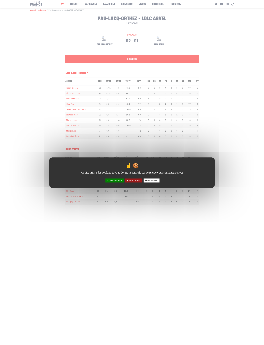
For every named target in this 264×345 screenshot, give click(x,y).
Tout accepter (115, 180)
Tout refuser (134, 180)
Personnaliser (151, 180)
